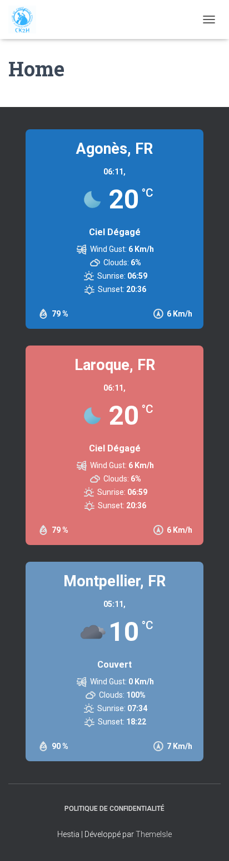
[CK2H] (26, 19)
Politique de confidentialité (114, 809)
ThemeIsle (154, 834)
